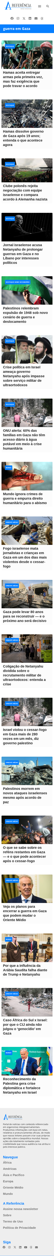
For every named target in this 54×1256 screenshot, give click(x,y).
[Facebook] (12, 18)
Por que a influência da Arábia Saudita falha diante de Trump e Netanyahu (25, 970)
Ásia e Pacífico (13, 1175)
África (7, 1162)
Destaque (10, 46)
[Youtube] (25, 1247)
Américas (9, 1168)
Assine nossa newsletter (20, 1209)
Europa (8, 1181)
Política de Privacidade (19, 1227)
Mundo (8, 468)
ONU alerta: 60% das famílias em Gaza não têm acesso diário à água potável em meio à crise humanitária (24, 439)
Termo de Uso (13, 1221)
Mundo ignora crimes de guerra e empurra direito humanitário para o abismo (25, 498)
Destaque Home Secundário (18, 282)
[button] (39, 6)
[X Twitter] (24, 18)
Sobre (7, 1215)
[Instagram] (18, 18)
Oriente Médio (12, 522)
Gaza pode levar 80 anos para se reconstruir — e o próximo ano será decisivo (24, 616)
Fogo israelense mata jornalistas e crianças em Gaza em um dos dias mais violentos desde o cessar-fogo (25, 557)
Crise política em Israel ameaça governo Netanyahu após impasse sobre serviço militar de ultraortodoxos (24, 376)
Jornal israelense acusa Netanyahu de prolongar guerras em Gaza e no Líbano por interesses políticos (23, 254)
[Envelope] (36, 18)
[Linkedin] (30, 18)
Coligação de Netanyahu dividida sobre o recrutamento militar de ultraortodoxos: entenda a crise (24, 675)
